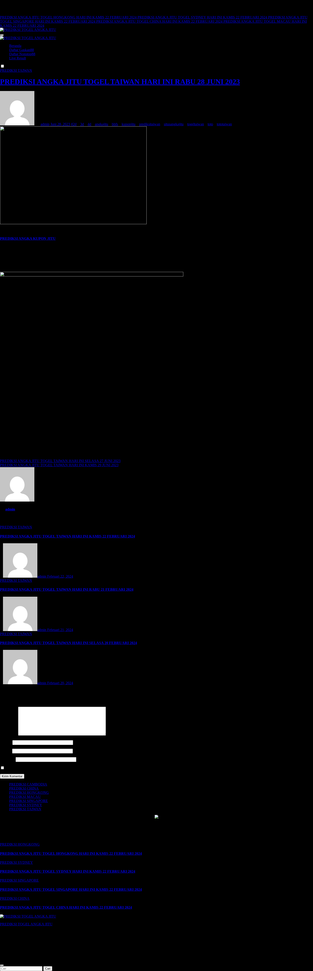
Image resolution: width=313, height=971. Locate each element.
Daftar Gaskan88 (21, 50)
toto (210, 124)
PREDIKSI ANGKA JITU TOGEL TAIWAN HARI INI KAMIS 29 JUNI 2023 (59, 465)
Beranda (15, 46)
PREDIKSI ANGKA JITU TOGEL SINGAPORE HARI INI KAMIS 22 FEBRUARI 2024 (71, 889)
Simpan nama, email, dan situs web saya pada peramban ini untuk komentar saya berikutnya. (72, 768)
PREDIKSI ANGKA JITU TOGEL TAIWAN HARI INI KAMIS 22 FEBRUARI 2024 (67, 536)
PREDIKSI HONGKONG (29, 792)
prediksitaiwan (149, 124)
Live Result (17, 58)
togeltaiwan (195, 124)
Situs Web (7, 759)
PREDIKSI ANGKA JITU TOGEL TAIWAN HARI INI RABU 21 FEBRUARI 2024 (66, 589)
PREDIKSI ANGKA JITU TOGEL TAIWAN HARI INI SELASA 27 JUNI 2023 (60, 461)
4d (89, 124)
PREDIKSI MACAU (25, 797)
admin (45, 124)
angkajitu (101, 124)
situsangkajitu (174, 124)
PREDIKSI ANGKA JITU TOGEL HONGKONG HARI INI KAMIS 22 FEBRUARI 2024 (71, 853)
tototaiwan (224, 124)
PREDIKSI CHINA (24, 788)
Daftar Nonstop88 (22, 54)
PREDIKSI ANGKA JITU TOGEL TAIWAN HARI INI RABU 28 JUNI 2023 (120, 81)
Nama (5, 742)
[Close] (2, 965)
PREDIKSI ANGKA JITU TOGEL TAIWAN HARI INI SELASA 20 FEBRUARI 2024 (68, 643)
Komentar (8, 734)
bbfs (115, 124)
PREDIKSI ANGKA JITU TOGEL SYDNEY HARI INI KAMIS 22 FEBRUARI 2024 (67, 871)
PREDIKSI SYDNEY (25, 805)
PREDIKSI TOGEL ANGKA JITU (26, 924)
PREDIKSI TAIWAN (16, 70)
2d (75, 124)
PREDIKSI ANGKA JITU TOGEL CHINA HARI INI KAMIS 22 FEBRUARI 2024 (66, 907)
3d (82, 124)
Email (5, 751)
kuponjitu (128, 124)
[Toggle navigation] (2, 35)
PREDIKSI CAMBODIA (28, 784)
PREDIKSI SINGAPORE (28, 801)
